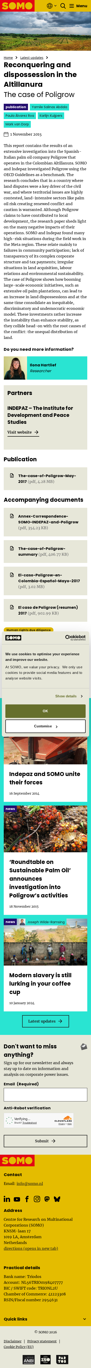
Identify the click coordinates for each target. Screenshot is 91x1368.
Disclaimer (12, 1341)
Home (8, 57)
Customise (43, 726)
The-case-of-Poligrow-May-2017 (47, 478)
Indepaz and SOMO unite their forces (44, 778)
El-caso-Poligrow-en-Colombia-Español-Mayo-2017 (49, 578)
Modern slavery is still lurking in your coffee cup (40, 983)
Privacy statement (42, 1341)
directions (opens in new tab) (31, 1248)
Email (21, 1084)
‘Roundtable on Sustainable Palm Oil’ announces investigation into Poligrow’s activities (40, 878)
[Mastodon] (47, 1199)
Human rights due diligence (29, 630)
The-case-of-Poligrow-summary (41, 551)
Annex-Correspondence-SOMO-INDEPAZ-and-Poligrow (48, 519)
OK (45, 711)
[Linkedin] (7, 1199)
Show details (66, 696)
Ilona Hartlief (43, 365)
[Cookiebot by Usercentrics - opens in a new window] (65, 638)
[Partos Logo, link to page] (62, 1359)
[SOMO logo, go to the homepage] (17, 6)
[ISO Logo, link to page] (45, 1359)
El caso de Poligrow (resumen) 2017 (48, 610)
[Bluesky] (57, 1199)
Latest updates (31, 57)
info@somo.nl (30, 1183)
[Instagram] (37, 1199)
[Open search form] (63, 5)
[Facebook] (27, 1199)
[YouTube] (17, 1199)
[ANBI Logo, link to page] (29, 1360)
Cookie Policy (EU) (19, 1347)
